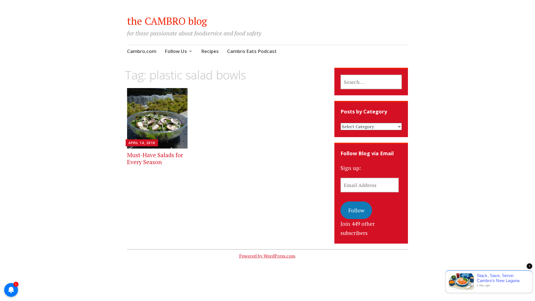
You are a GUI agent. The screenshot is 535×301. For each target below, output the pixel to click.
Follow (356, 210)
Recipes (210, 51)
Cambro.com (141, 51)
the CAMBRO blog (167, 21)
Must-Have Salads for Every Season (155, 158)
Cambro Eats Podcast (252, 51)
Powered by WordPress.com (267, 256)
